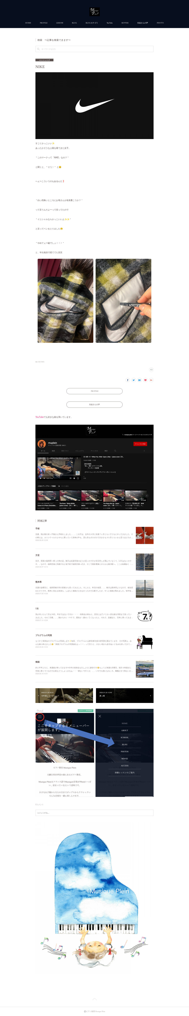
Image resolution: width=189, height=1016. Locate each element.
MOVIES (125, 23)
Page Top (94, 999)
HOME (28, 23)
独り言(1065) (39, 362)
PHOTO (160, 23)
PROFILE (43, 23)
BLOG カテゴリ (92, 23)
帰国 (37, 661)
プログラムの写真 (43, 635)
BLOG (74, 23)
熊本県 (38, 581)
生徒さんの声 (142, 23)
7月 (37, 608)
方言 (37, 555)
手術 (37, 528)
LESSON (59, 23)
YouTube (110, 23)
